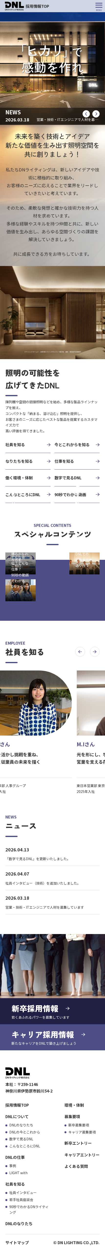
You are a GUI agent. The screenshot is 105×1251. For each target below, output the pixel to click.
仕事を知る (64, 461)
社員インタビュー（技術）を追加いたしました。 (43, 883)
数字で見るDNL (21, 1138)
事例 (12, 1165)
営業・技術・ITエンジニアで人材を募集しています (44, 907)
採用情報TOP (17, 1105)
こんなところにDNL (24, 1145)
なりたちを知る (19, 461)
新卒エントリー (78, 1143)
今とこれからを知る (72, 444)
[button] (86, 114)
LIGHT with (18, 1172)
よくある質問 (76, 1166)
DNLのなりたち (21, 1125)
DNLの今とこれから (24, 1132)
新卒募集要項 (78, 1125)
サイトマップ (17, 1242)
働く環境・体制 (19, 478)
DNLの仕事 (15, 1157)
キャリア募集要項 (82, 1132)
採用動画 (13, 532)
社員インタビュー (23, 1192)
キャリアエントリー (82, 1155)
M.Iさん (86, 744)
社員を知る (15, 444)
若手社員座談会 (77, 510)
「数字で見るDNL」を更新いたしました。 (37, 858)
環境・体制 (74, 1105)
